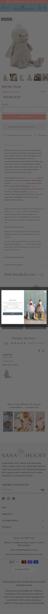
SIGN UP (13, 313)
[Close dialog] (45, 292)
